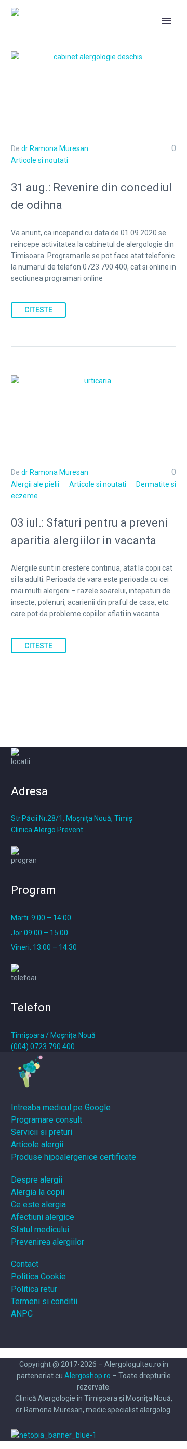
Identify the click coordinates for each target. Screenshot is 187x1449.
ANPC (22, 1314)
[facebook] (82, 1337)
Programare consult (46, 1120)
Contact (24, 1264)
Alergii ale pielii (35, 484)
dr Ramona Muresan (54, 148)
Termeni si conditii (44, 1301)
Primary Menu (166, 20)
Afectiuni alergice (42, 1217)
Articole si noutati (39, 160)
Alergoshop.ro (87, 1375)
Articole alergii (37, 1144)
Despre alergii (36, 1180)
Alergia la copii (37, 1192)
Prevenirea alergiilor (47, 1242)
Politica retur (34, 1289)
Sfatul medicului (40, 1229)
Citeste (38, 310)
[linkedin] (105, 1337)
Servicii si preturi (41, 1132)
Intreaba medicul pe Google (61, 1107)
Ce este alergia (38, 1204)
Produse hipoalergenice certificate (73, 1157)
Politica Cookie (38, 1276)
